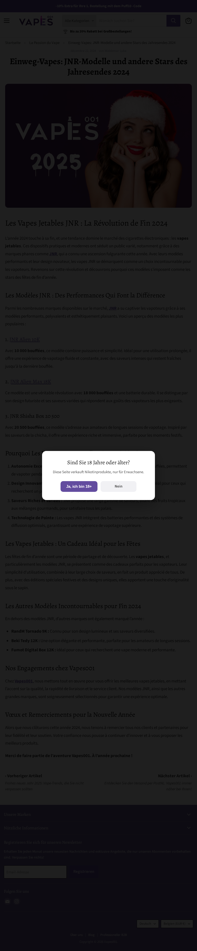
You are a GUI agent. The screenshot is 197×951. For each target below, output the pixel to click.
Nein (118, 486)
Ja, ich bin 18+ (79, 486)
